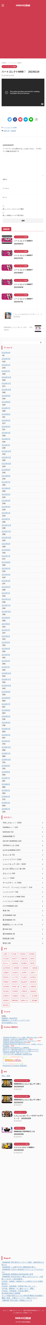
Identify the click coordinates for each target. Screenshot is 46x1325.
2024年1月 (6, 445)
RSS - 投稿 (6, 1076)
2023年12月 (6, 451)
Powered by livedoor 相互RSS (15, 1066)
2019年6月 (6, 784)
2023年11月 (6, 457)
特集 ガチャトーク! (15, 1310)
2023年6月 (6, 488)
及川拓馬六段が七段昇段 (11, 1293)
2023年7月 (6, 482)
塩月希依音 (6, 968)
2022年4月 (6, 574)
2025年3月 (6, 359)
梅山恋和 (24, 982)
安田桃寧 (16, 968)
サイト (5, 197)
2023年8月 (6, 476)
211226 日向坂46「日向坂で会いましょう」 (19, 1286)
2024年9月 (6, 396)
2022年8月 (6, 550)
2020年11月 (6, 679)
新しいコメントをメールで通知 (13, 209)
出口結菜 (6, 958)
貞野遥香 (6, 1000)
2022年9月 (6, 544)
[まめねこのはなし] (13, 1063)
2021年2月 (6, 661)
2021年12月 (6, 599)
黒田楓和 (34, 1000)
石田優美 (15, 996)
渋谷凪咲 (15, 991)
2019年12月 (6, 747)
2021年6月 (6, 636)
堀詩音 (32, 963)
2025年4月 (6, 352)
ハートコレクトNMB (10, 127)
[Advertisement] (23, 35)
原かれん (6, 963)
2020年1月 (6, 741)
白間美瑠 (24, 991)
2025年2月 (6, 365)
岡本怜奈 (6, 977)
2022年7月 (6, 556)
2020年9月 (6, 692)
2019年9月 (6, 766)
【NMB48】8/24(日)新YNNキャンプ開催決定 (16, 1047)
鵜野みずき (24, 1000)
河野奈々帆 (15, 986)
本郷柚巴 (6, 982)
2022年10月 (6, 537)
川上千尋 (15, 977)
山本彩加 (15, 972)
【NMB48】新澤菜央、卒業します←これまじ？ (16, 1052)
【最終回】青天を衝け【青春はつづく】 (17, 1300)
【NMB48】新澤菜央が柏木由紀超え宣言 (15, 1042)
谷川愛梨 (34, 996)
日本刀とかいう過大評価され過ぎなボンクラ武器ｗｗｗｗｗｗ (21, 1049)
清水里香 (6, 991)
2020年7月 (6, 704)
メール (6, 188)
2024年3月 (6, 433)
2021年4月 (6, 648)
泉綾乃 (25, 986)
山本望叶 (24, 972)
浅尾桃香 (33, 986)
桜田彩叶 (15, 982)
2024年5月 (6, 420)
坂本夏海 (24, 963)
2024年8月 (6, 402)
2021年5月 (6, 642)
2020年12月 (6, 673)
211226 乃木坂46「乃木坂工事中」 (16, 1291)
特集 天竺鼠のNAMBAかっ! (31, 1310)
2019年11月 (6, 753)
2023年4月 (6, 500)
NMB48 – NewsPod (9, 1018)
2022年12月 (6, 525)
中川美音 (13, 954)
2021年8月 (6, 624)
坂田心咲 (6, 131)
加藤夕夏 (24, 958)
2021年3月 (6, 655)
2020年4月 (6, 722)
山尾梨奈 (6, 972)
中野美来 (22, 954)
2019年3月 (6, 803)
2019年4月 (6, 796)
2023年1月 (6, 519)
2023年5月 (6, 494)
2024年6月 (6, 414)
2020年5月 (6, 716)
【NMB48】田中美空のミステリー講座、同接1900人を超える (21, 1037)
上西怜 (5, 954)
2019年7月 (6, 778)
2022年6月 (6, 562)
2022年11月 (6, 531)
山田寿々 (33, 972)
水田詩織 (6, 986)
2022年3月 (6, 581)
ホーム (5, 1310)
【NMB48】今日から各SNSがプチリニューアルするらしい (20, 1041)
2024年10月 (6, 389)
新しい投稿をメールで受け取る (13, 215)
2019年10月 (6, 759)
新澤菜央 (33, 977)
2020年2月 (6, 735)
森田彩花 (33, 982)
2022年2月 (6, 587)
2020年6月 (6, 710)
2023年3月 (6, 507)
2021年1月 (6, 667)
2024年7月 (6, 408)
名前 (5, 179)
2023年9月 (6, 470)
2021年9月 (6, 618)
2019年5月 (6, 790)
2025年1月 (6, 371)
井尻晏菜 (32, 954)
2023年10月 (6, 463)
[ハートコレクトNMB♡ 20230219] (26, 119)
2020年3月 (6, 729)
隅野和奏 (15, 1000)
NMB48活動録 (23, 5)
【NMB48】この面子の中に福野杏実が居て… (16, 1039)
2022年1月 (6, 593)
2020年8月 (6, 698)
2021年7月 (6, 630)
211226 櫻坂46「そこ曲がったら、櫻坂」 (18, 1288)
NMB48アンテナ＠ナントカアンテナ (16, 1020)
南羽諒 (32, 958)
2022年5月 (6, 568)
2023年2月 (6, 513)
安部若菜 (25, 968)
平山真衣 (24, 977)
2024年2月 (6, 439)
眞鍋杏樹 (33, 991)
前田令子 (15, 958)
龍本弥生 (6, 1005)
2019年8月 (6, 772)
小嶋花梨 (13, 131)
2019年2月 (6, 809)
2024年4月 (6, 426)
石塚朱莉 (6, 996)
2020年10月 (6, 685)
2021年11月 (6, 605)
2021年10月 (6, 611)
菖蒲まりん (24, 996)
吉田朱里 (15, 963)
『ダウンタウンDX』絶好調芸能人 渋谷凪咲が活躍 (17, 1054)
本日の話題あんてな (9, 1023)
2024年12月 (6, 377)
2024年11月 (6, 383)
